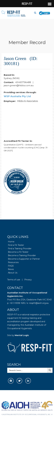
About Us (12, 272)
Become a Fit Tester (18, 252)
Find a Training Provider (19, 248)
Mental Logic (22, 335)
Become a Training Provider (22, 255)
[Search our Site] (36, 13)
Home (11, 241)
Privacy (28, 279)
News (11, 269)
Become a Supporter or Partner (24, 259)
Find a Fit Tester (16, 245)
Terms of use (13, 279)
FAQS (11, 266)
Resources (13, 262)
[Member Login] (45, 12)
